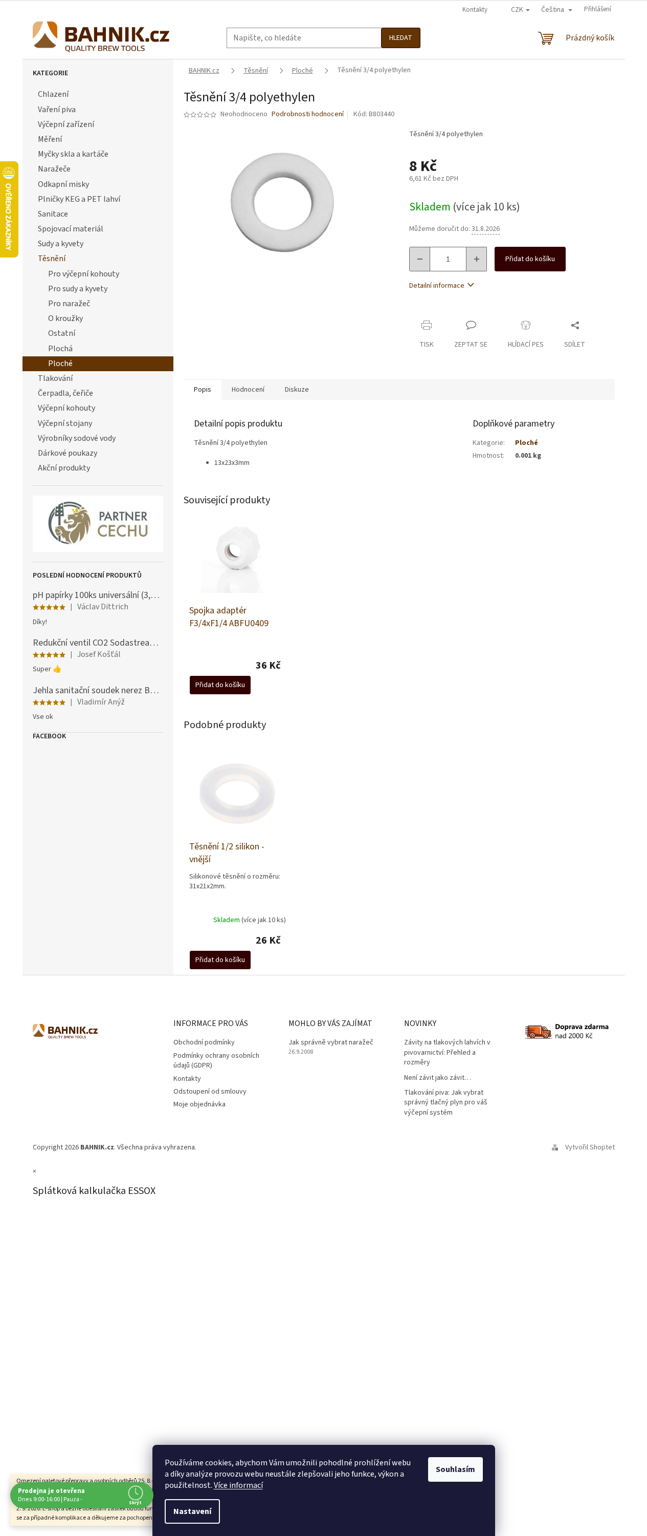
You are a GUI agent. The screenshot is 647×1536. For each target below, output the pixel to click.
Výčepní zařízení (66, 124)
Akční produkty (64, 468)
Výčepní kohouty (66, 408)
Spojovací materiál (70, 228)
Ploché (60, 363)
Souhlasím (455, 1469)
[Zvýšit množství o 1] (476, 259)
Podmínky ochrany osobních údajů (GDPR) (216, 1061)
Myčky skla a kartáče (73, 154)
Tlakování (55, 378)
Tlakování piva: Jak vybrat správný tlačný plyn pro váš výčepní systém (445, 1103)
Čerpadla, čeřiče (65, 393)
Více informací (238, 1485)
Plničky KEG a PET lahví (79, 199)
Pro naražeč (69, 303)
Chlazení (53, 94)
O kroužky (65, 318)
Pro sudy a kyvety (77, 288)
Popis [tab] (202, 390)
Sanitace (53, 214)
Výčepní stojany (65, 423)
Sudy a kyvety (60, 243)
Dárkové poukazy (67, 453)
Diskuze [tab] (297, 390)
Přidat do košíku (530, 259)
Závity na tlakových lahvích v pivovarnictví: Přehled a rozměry (447, 1053)
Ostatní (61, 333)
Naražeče (54, 169)
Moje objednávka (199, 1104)
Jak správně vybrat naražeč (330, 1043)
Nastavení (192, 1511)
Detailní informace (436, 286)
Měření (50, 139)
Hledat (400, 38)
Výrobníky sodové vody (77, 438)
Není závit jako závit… (437, 1078)
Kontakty (474, 9)
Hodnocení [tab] (248, 390)
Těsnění (51, 258)
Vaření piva (57, 109)
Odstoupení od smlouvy (210, 1091)
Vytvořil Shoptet (590, 1147)
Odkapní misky (63, 184)
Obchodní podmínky (204, 1042)
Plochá (60, 348)
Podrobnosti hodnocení (308, 114)
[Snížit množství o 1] (420, 259)
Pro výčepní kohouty (83, 274)
